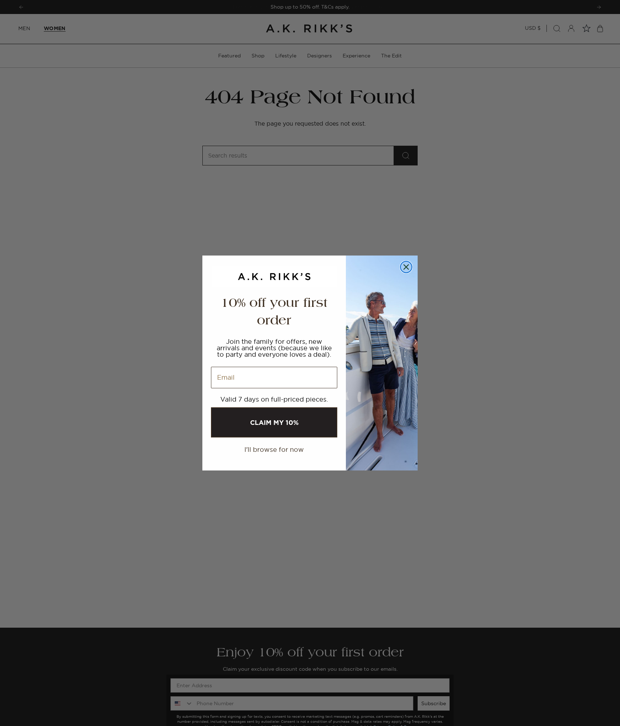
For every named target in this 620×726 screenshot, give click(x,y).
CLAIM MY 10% (274, 422)
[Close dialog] (406, 267)
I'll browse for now (274, 449)
